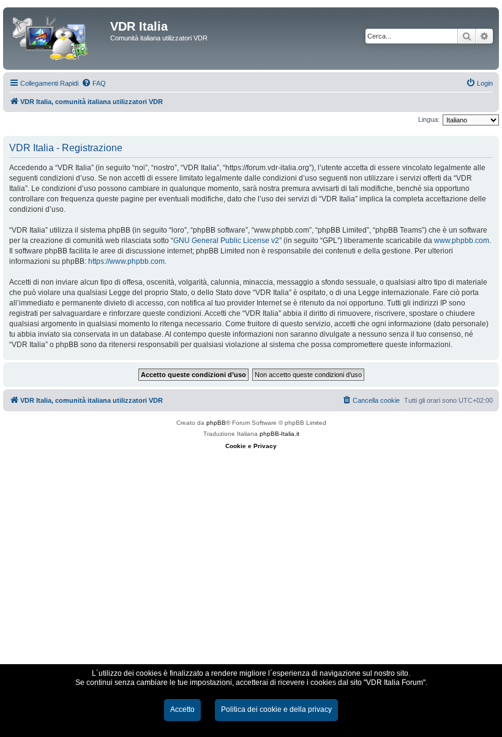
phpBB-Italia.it (279, 433)
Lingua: (429, 119)
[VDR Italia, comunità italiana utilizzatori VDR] (58, 38)
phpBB (216, 422)
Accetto (182, 709)
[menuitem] (93, 83)
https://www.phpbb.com (126, 261)
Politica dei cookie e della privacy (276, 709)
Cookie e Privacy (251, 446)
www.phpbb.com (461, 240)
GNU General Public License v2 (226, 240)
